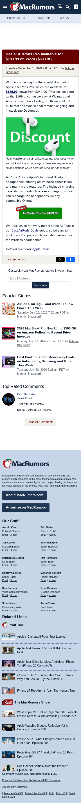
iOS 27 (64, 18)
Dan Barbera (9, 588)
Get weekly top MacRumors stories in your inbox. (40, 270)
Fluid (51, 793)
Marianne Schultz (50, 572)
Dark (12, 796)
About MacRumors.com (24, 495)
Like (37, 410)
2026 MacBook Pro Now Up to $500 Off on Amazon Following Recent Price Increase (46, 332)
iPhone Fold (42, 18)
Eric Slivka (46, 527)
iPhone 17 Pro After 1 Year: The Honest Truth (46, 690)
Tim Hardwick (48, 557)
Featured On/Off (13, 793)
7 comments (16, 259)
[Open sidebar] (76, 7)
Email (5, 534)
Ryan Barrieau (48, 588)
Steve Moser (9, 603)
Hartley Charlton (12, 572)
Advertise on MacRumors (26, 507)
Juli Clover (8, 542)
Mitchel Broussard (29, 316)
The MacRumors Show (32, 702)
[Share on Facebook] (70, 259)
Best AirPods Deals (24, 230)
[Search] (69, 7)
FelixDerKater (26, 394)
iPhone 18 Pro (16, 18)
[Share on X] (60, 259)
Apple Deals (41, 249)
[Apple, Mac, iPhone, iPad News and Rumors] (32, 11)
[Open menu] (5, 7)
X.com (13, 534)
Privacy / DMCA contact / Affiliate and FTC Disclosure (31, 780)
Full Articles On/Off (35, 793)
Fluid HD (60, 793)
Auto (71, 793)
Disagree (47, 410)
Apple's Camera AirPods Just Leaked (41, 636)
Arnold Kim (9, 527)
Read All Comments (41, 422)
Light (4, 796)
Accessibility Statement (14, 787)
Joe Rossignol (49, 542)
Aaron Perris (47, 603)
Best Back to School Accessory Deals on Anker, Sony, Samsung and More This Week (46, 361)
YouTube (17, 625)
